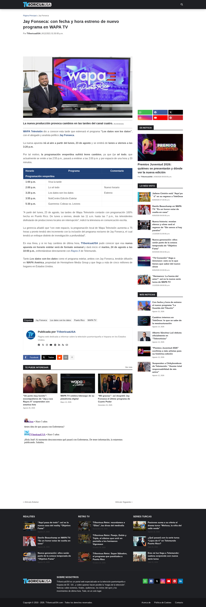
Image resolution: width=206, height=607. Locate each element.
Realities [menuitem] (71, 13)
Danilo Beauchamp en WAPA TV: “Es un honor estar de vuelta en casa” (166, 209)
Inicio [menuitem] (28, 13)
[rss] (63, 345)
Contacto (179, 602)
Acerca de (146, 602)
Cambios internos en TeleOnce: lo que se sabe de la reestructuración (167, 320)
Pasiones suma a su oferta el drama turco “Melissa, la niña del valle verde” (165, 525)
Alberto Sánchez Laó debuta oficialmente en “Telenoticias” (167, 335)
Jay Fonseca (43, 16)
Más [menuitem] (143, 13)
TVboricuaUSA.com (54, 602)
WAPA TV (92, 320)
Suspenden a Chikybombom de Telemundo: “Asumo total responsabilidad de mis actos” (167, 367)
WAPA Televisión (33, 131)
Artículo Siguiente (123, 502)
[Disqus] (77, 454)
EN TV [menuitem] (56, 13)
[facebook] (39, 345)
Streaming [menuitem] (101, 13)
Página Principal (30, 16)
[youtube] (51, 345)
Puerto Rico (79, 320)
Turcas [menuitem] (85, 13)
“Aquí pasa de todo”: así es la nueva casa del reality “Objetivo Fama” (54, 525)
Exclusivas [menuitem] (118, 13)
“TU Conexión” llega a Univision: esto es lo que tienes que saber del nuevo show (166, 262)
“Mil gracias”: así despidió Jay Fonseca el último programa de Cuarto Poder (114, 399)
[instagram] (47, 345)
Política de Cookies (162, 602)
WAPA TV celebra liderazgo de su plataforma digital (77, 397)
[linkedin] (59, 345)
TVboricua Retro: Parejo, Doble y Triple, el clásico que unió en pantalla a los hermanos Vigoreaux (109, 539)
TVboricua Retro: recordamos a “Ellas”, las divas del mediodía (109, 524)
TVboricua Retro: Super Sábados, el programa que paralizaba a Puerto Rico (110, 556)
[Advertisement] (78, 45)
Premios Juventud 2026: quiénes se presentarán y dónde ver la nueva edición (160, 168)
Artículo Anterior (32, 502)
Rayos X (75, 251)
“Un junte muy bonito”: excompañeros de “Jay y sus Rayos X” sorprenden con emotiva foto (38, 400)
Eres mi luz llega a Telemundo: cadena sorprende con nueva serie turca (163, 556)
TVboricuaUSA (89, 243)
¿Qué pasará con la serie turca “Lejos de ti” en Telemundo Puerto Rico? (163, 540)
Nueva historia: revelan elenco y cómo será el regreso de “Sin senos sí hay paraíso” (167, 226)
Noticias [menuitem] (41, 13)
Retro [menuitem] (133, 13)
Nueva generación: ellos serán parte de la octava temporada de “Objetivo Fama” (164, 244)
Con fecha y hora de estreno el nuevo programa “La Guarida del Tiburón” (167, 305)
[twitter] (43, 345)
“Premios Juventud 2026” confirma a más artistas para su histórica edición (166, 351)
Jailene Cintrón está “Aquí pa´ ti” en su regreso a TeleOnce (167, 195)
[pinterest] (55, 345)
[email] (67, 345)
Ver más (128, 367)
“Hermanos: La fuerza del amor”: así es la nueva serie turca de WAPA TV (166, 279)
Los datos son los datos (60, 320)
